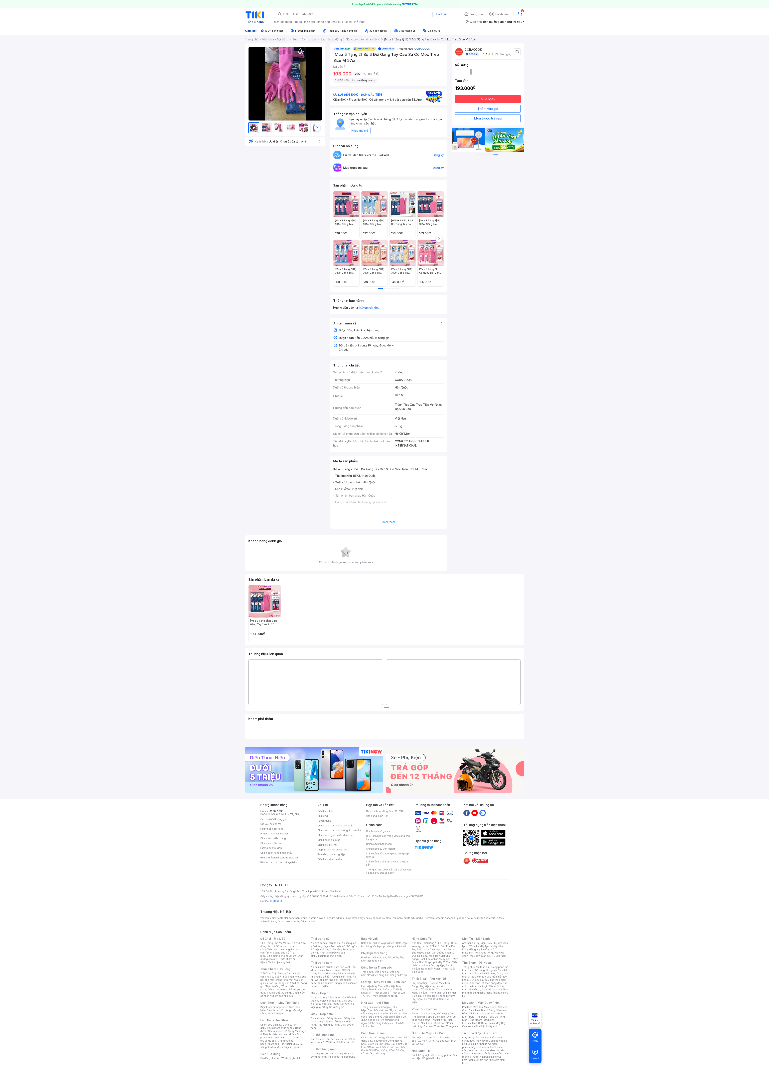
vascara (265, 917)
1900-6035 (276, 811)
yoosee (461, 917)
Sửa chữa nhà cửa (378, 1010)
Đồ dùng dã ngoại (485, 970)
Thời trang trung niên (330, 955)
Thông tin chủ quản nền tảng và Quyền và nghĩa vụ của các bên (388, 871)
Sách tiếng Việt (420, 1055)
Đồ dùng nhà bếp (270, 1058)
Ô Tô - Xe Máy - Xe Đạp (428, 1033)
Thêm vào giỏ (487, 109)
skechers (378, 917)
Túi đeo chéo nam (331, 1053)
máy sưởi (467, 1037)
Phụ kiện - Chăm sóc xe (425, 1037)
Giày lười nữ (340, 1003)
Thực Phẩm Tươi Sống (275, 969)
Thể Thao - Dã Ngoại (477, 962)
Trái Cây (265, 973)
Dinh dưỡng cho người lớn (281, 955)
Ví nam (315, 1053)
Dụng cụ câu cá (479, 979)
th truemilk (301, 917)
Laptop (393, 995)
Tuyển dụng (324, 820)
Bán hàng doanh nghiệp (331, 854)
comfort (490, 917)
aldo (388, 917)
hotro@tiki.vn (290, 857)
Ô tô (431, 1040)
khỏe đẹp (323, 21)
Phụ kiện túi (347, 1042)
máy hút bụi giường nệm (483, 1052)
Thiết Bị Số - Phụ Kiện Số (429, 978)
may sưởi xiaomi (480, 1047)
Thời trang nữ (320, 938)
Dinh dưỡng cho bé (278, 952)
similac (479, 917)
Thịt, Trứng (278, 973)
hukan (288, 921)
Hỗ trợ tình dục (289, 1043)
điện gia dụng (283, 21)
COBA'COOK (422, 48)
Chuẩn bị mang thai (279, 962)
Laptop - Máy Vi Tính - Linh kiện (384, 982)
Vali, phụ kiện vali (397, 946)
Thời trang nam (321, 962)
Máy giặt (474, 949)
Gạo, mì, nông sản (279, 983)
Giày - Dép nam (322, 1014)
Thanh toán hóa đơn (423, 1013)
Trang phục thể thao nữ (475, 967)
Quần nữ (335, 943)
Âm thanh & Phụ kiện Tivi (476, 943)
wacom (440, 917)
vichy (297, 921)
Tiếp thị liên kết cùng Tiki (332, 849)
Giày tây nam (335, 1018)
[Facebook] (466, 813)
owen (321, 917)
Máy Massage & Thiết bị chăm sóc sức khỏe (283, 1033)
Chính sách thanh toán (379, 843)
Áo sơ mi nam (333, 970)
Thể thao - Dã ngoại (428, 949)
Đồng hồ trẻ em (399, 975)
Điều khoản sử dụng (328, 839)
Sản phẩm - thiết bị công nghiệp (435, 964)
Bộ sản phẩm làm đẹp (281, 1045)
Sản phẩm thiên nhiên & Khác (280, 1036)
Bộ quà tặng (378, 1053)
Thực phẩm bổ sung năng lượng (485, 991)
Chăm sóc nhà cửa (282, 995)
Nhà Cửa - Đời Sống (375, 1002)
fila (304, 921)
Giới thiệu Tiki (325, 811)
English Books (431, 1058)
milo (368, 917)
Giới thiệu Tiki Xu (327, 844)
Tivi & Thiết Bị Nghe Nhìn (432, 967)
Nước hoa (273, 1043)
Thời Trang (442, 943)
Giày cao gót (318, 997)
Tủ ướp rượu (499, 955)
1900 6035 (276, 900)
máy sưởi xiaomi (488, 1050)
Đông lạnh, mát (284, 979)
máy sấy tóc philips (487, 1040)
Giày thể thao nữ (491, 989)
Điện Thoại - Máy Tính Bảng (279, 1002)
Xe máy (422, 1040)
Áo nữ (314, 943)
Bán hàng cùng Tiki (377, 815)
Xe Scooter (442, 1040)
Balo (363, 943)
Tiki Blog (322, 815)
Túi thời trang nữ (322, 1034)
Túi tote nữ (332, 1042)
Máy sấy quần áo (480, 955)
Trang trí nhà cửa (370, 1007)
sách (348, 21)
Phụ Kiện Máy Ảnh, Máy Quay (479, 1007)
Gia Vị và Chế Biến (378, 1043)
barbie (312, 917)
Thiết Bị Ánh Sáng (485, 1010)
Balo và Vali (369, 938)
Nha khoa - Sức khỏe (433, 1023)
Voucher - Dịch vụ (424, 1009)
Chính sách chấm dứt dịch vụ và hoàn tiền (387, 863)
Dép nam (329, 1021)
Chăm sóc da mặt (270, 1024)
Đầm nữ (323, 943)
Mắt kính (393, 957)
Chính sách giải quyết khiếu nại (335, 835)
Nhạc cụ (388, 1023)
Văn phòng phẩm (441, 1055)
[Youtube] (474, 813)
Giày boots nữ (324, 1003)
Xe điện (445, 1037)
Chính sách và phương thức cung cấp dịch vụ (387, 855)
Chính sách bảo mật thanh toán (335, 825)
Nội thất (378, 1013)
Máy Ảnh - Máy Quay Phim (480, 1002)
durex (340, 917)
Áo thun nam (318, 967)
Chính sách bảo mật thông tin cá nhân (339, 830)
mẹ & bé (309, 21)
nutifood (409, 917)
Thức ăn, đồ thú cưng (279, 992)
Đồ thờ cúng (374, 1023)
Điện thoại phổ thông (279, 1010)
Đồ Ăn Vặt (373, 1047)
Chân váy (335, 949)
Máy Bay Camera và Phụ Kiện (484, 1025)
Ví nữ (347, 1039)
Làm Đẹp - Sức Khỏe (274, 1020)
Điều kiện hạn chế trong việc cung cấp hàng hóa (388, 837)
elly (361, 917)
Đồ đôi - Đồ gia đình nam (337, 976)
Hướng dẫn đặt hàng (272, 828)
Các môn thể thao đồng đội (485, 983)
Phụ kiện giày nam (328, 1024)
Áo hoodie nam (327, 973)
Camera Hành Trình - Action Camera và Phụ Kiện (484, 1013)
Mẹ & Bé (433, 955)
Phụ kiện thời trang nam (382, 959)
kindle (419, 917)
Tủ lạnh (473, 946)
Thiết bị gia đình (291, 1058)
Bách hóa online (429, 959)
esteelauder (285, 917)
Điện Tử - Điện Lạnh (476, 938)
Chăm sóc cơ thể (277, 1031)
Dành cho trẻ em (277, 989)
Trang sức (367, 971)
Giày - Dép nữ (320, 993)
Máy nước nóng (484, 952)
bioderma (351, 917)
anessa (450, 917)
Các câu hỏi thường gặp (274, 819)
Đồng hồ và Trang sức (376, 967)
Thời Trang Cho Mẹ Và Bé (275, 943)
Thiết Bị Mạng (381, 992)
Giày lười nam (318, 1018)
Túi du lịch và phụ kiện (381, 943)
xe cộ (298, 21)
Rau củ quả (273, 976)
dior (274, 917)
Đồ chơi (296, 943)
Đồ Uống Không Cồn (382, 1050)
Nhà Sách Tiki (421, 1050)
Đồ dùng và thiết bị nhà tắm (385, 1016)
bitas (500, 917)
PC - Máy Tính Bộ (377, 995)
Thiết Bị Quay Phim (483, 1023)
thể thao (359, 21)
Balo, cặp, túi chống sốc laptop (384, 945)
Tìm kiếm (441, 14)
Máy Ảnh (492, 1026)
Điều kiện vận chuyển (329, 859)
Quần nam (333, 967)
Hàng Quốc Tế (422, 938)
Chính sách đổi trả (270, 843)
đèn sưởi (479, 1037)
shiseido (265, 921)
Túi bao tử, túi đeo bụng (341, 1056)
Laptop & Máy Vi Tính (438, 962)
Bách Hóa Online (373, 1033)
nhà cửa (337, 21)
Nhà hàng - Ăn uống (430, 1019)
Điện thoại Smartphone (273, 1007)
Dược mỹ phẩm (292, 1047)
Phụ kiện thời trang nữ (373, 957)
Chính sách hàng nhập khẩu (276, 852)
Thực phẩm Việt (290, 976)
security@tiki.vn (289, 862)
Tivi (471, 952)
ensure (331, 917)
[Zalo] (482, 813)
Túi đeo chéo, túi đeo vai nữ (327, 1039)
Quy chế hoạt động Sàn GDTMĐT (385, 811)
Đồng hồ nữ (381, 971)
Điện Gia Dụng (270, 1054)
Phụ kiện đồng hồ (378, 975)
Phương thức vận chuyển (274, 833)
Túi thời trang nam (323, 1049)
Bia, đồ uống (273, 986)
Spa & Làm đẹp (436, 1016)
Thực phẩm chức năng (280, 1027)
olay (470, 917)
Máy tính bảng (276, 1013)
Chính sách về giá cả (378, 831)
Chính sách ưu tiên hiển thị (381, 848)
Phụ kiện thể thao (485, 973)
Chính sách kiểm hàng (273, 838)
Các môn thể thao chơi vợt (484, 985)
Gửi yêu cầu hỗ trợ (270, 823)
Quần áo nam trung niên (331, 983)
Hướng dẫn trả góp (271, 847)
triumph (397, 917)
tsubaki (312, 921)
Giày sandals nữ (330, 1000)
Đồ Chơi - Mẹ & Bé (272, 938)
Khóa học (442, 1013)
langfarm (278, 921)
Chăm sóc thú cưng (372, 1037)
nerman (429, 917)
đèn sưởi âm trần (478, 1059)
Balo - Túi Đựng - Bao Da (483, 1016)
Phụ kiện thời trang (374, 953)
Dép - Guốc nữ (336, 997)
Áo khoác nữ (338, 946)
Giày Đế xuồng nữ (333, 1007)
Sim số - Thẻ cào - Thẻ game (441, 1026)
